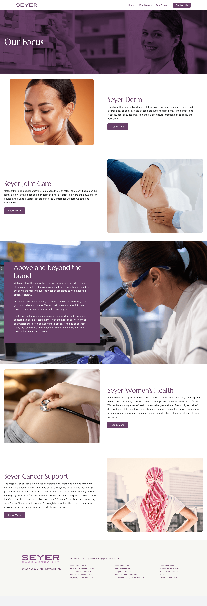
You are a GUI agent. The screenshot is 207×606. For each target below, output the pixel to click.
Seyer (26, 5)
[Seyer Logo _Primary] (41, 555)
